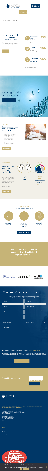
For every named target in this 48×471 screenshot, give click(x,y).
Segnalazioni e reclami (6, 430)
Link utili (3, 431)
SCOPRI (24, 181)
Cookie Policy (4, 434)
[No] (46, 467)
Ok (20, 469)
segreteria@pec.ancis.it (9, 417)
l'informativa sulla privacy (34, 350)
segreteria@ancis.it (9, 416)
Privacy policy (4, 432)
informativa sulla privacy (38, 380)
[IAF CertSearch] (14, 450)
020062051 (8, 413)
